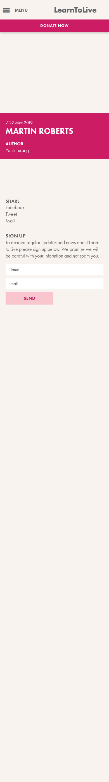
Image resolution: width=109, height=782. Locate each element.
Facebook (15, 207)
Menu (21, 10)
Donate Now (54, 25)
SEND (29, 298)
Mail (10, 220)
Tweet (11, 214)
